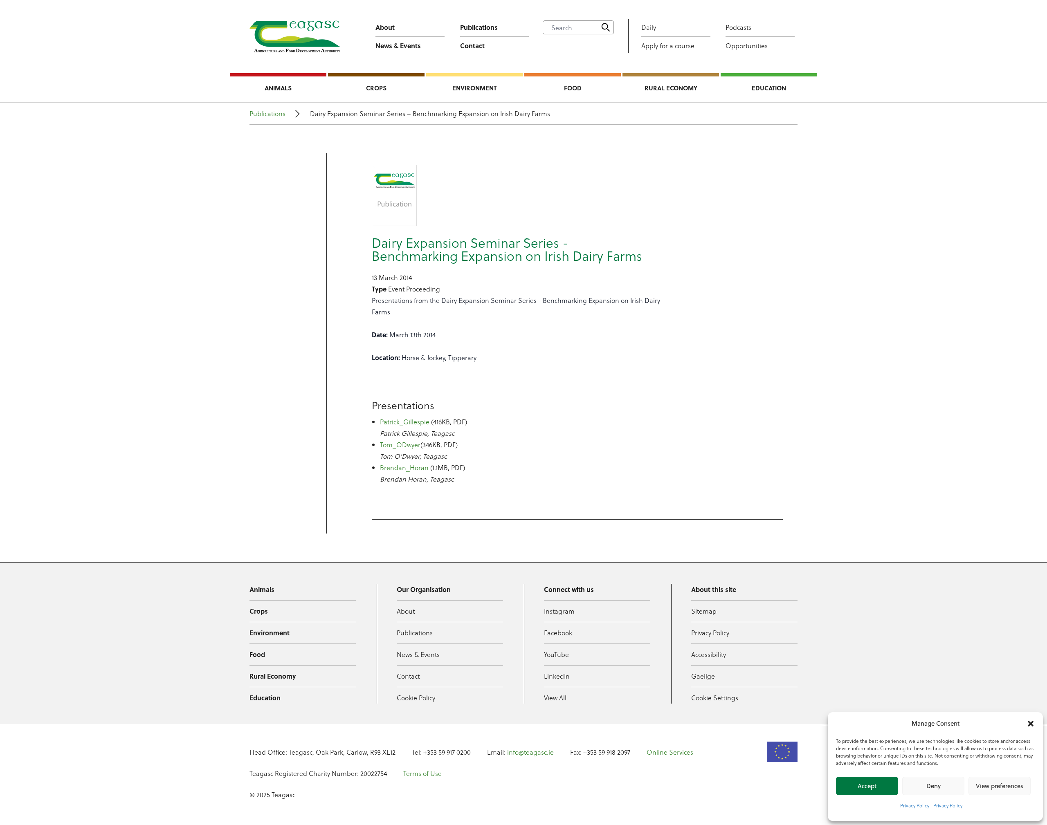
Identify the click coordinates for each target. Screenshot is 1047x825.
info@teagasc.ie (530, 752)
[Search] (606, 27)
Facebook (558, 632)
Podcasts (738, 27)
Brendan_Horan (404, 467)
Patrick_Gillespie (404, 421)
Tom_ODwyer (400, 444)
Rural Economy (671, 87)
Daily (648, 27)
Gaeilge (703, 676)
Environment (474, 87)
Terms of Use (422, 773)
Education (769, 87)
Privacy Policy (914, 805)
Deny (933, 786)
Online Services (670, 752)
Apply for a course (667, 45)
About (385, 27)
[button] (1031, 724)
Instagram (559, 611)
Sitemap (704, 611)
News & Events (398, 45)
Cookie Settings (714, 697)
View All (555, 697)
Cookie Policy (416, 697)
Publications (479, 27)
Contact (472, 45)
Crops (376, 87)
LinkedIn (557, 676)
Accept (867, 786)
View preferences (999, 786)
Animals (278, 87)
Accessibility (708, 654)
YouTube (556, 654)
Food (573, 87)
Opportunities (747, 45)
